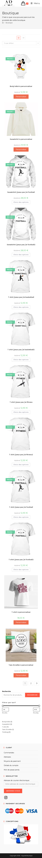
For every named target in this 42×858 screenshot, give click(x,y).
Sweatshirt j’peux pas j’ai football (21, 192)
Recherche (6, 691)
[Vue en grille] (18, 38)
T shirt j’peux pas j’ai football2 (21, 560)
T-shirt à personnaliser (21, 612)
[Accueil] (3, 23)
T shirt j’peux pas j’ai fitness (21, 402)
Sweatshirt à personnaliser (21, 139)
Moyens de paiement (12, 761)
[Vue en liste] (23, 38)
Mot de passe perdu (11, 770)
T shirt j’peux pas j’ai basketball (21, 297)
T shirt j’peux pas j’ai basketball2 (21, 350)
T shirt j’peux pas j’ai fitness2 (21, 455)
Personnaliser (21, 97)
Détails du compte (11, 765)
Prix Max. (36, 713)
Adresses (7, 757)
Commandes (9, 753)
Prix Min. (5, 713)
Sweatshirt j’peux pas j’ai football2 (21, 245)
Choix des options (21, 202)
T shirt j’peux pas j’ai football (21, 507)
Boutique (9, 23)
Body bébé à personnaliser (21, 86)
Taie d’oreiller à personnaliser (21, 665)
